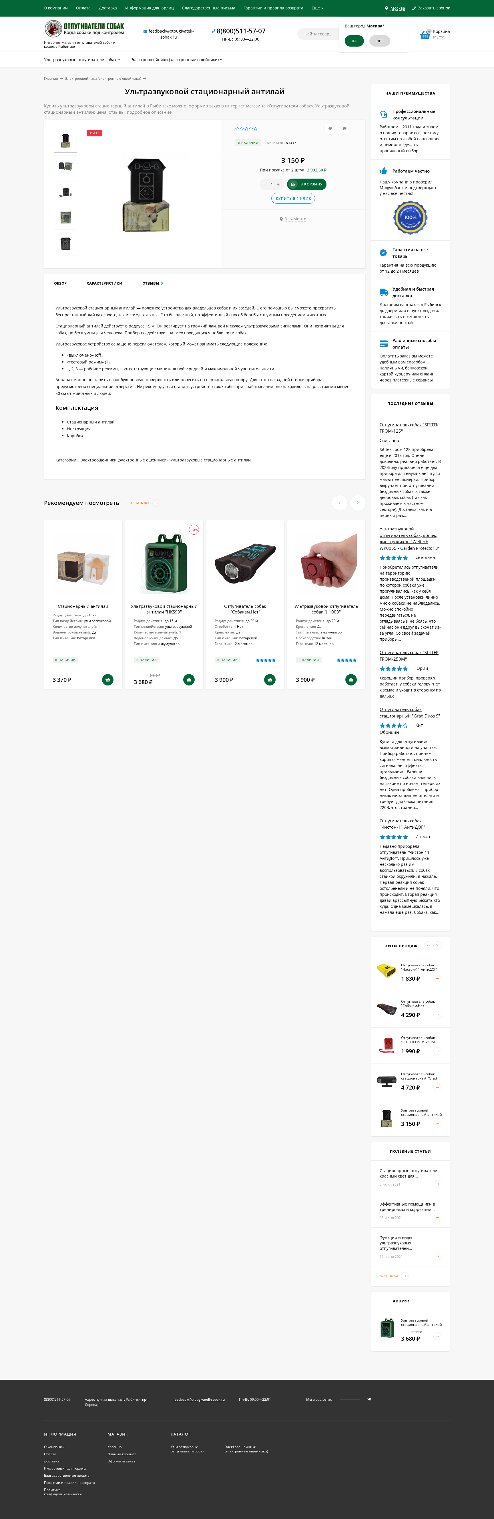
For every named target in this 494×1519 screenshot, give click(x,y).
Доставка (108, 8)
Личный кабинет (121, 1454)
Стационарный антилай (83, 606)
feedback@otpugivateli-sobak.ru (199, 1399)
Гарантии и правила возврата (273, 8)
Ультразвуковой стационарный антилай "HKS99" (164, 609)
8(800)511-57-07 (241, 30)
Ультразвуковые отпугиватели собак (187, 1449)
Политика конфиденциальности (63, 1491)
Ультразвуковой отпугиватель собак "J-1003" (326, 609)
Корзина (114, 1446)
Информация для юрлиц (149, 8)
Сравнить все (138, 503)
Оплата (83, 8)
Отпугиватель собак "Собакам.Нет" (245, 609)
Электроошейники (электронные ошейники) (103, 78)
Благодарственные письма (208, 8)
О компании (56, 8)
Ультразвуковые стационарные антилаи (210, 460)
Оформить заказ (121, 1461)
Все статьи (389, 1276)
